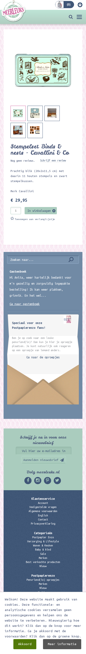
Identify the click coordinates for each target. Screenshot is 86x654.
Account (43, 502)
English (43, 515)
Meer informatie (62, 644)
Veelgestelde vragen (43, 507)
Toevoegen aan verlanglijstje (35, 219)
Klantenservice (43, 498)
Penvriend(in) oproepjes (43, 579)
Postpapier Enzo (43, 537)
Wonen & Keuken (43, 545)
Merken (43, 557)
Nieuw (43, 566)
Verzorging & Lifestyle (43, 541)
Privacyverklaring (43, 523)
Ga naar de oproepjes (43, 357)
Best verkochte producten (43, 562)
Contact (43, 519)
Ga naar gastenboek (25, 304)
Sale (43, 553)
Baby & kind (43, 549)
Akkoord (25, 644)
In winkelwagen (39, 210)
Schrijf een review (53, 160)
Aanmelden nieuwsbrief (41, 459)
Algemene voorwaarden (43, 511)
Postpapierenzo (43, 575)
